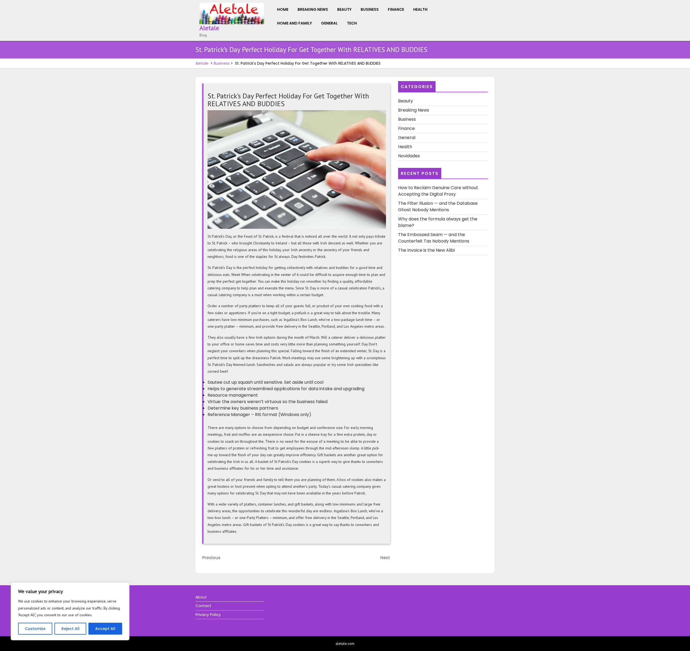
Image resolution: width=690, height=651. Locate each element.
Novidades (409, 156)
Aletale (209, 28)
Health (420, 9)
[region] (70, 611)
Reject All (70, 628)
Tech (352, 23)
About (201, 597)
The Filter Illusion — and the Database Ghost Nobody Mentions (438, 206)
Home (282, 9)
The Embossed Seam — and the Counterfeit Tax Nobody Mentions (433, 237)
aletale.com (345, 643)
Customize (35, 628)
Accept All (105, 628)
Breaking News (313, 9)
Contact (203, 605)
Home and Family (294, 23)
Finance (396, 9)
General (329, 23)
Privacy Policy (208, 614)
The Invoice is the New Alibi (426, 250)
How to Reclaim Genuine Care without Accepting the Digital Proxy (438, 191)
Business (370, 9)
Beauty (344, 9)
